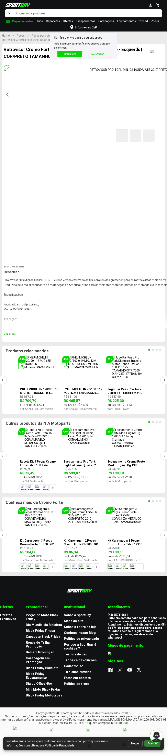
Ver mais (10, 334)
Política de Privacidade (60, 745)
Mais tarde (97, 54)
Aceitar (152, 743)
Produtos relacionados (27, 351)
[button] (122, 135)
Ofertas (68, 21)
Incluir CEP (70, 54)
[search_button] (9, 13)
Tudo (39, 21)
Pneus (155, 21)
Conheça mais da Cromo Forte (34, 502)
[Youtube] (131, 670)
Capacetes (53, 21)
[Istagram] (122, 670)
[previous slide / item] (9, 94)
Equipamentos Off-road (132, 21)
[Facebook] (112, 670)
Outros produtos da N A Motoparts (38, 423)
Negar (135, 743)
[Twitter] (141, 670)
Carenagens (106, 21)
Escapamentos (85, 21)
